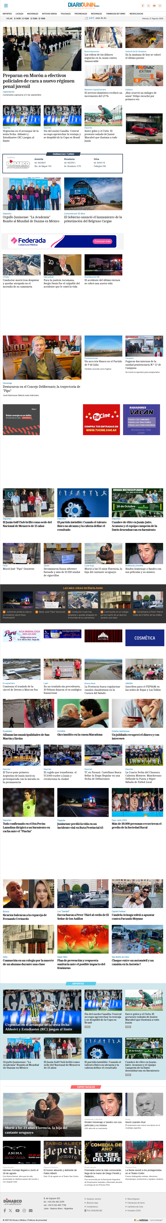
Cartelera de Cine (134, 1206)
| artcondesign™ (156, 1220)
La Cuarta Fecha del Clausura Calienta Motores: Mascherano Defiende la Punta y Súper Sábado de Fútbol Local (143, 777)
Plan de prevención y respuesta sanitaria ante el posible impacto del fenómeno (81, 964)
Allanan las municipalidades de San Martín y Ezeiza (26, 736)
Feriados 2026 (133, 1210)
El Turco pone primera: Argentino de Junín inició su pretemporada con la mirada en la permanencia (21, 777)
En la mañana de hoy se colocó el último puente (143, 56)
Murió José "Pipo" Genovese (18, 568)
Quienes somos (93, 1199)
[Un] (103, 346)
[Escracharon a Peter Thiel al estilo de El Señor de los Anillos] (148, 599)
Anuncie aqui (92, 1203)
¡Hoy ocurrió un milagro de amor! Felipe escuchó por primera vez (141, 96)
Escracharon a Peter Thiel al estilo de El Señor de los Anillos (83, 916)
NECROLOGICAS (136, 14)
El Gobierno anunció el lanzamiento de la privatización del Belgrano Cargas (93, 219)
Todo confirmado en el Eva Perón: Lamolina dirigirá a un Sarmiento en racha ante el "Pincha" (26, 827)
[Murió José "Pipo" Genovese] (50, 599)
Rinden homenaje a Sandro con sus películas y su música (143, 570)
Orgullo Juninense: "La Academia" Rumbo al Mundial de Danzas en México (31, 219)
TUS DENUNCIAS (94, 1210)
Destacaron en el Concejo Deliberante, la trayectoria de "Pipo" (41, 389)
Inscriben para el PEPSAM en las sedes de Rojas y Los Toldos (143, 688)
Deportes (7, 14)
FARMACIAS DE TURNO (115, 14)
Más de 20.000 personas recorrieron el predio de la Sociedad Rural (136, 825)
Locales (19, 14)
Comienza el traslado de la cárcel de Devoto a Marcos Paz (20, 688)
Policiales (66, 14)
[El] (103, 264)
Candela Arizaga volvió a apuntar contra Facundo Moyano (133, 916)
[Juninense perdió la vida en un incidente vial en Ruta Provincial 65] (18, 599)
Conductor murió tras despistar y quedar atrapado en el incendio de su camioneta (21, 283)
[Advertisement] (62, 314)
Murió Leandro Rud (135, 1122)
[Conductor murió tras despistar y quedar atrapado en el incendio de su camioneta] (83, 599)
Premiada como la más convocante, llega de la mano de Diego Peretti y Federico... (103, 1173)
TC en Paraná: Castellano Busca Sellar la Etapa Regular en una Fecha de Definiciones (103, 775)
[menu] (6, 6)
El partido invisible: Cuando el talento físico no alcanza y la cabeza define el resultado (81, 526)
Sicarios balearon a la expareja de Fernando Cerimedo (25, 917)
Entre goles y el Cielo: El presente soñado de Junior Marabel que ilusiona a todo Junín (101, 135)
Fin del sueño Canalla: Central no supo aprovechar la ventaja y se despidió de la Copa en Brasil (62, 134)
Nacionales (32, 14)
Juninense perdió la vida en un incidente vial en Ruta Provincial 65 (17, 615)
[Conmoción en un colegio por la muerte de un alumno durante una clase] (116, 599)
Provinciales (81, 14)
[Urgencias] (22, 115)
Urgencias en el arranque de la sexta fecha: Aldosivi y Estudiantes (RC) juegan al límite (21, 135)
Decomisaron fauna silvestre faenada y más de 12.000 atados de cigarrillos (62, 572)
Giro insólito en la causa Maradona (79, 734)
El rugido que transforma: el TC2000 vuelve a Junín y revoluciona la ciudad (60, 775)
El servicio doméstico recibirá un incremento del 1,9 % (103, 94)
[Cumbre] (137, 502)
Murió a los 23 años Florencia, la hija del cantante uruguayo (103, 570)
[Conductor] (22, 264)
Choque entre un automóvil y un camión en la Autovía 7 (133, 962)
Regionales (96, 14)
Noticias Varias (49, 14)
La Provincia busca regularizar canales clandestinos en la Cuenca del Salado (102, 690)
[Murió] (22, 553)
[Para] (62, 264)
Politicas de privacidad (37, 1220)
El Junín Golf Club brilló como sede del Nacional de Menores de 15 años (27, 524)
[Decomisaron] (62, 553)
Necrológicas (133, 1199)
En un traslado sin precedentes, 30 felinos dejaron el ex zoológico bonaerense (62, 689)
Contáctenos (92, 1206)
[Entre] (103, 115)
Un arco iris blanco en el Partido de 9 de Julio (103, 363)
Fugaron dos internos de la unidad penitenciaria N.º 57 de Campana (143, 364)
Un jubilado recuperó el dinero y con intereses (135, 736)
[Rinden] (144, 553)
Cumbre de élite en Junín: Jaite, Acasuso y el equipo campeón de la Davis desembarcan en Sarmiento (134, 526)
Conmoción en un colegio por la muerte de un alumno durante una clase (115, 615)
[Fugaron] (144, 346)
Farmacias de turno (135, 1203)
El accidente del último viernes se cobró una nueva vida (102, 282)
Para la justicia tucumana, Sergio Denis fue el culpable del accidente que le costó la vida (62, 283)
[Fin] (62, 115)
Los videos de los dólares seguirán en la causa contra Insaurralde (101, 58)
